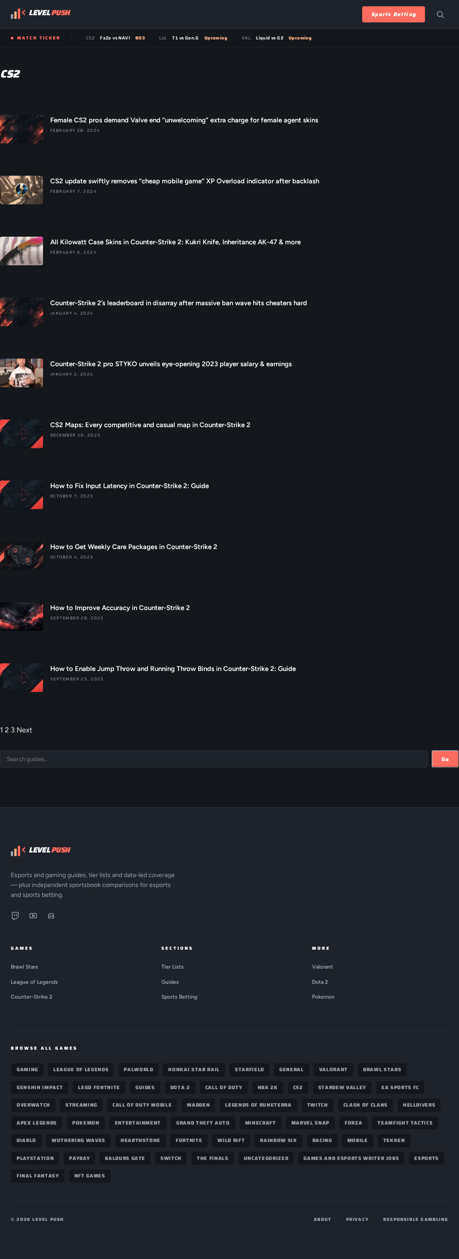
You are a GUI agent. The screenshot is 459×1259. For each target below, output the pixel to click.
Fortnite (189, 1140)
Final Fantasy (38, 1176)
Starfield (249, 1069)
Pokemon (323, 997)
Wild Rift (231, 1140)
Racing (322, 1140)
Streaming (81, 1105)
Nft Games (89, 1176)
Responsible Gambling (415, 1219)
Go (445, 759)
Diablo (26, 1140)
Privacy (357, 1219)
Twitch (317, 1105)
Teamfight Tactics (405, 1123)
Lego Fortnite (99, 1087)
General (291, 1069)
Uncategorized (266, 1158)
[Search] (440, 14)
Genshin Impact (40, 1087)
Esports (426, 1158)
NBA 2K (268, 1087)
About (323, 1219)
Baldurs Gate (125, 1158)
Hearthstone (140, 1140)
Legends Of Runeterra (258, 1105)
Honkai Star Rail (194, 1069)
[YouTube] (33, 917)
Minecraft (260, 1123)
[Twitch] (15, 917)
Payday (79, 1158)
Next (24, 730)
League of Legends (34, 982)
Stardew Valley (342, 1087)
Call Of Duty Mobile (142, 1105)
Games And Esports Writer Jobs (351, 1158)
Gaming (27, 1069)
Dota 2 (320, 982)
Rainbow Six (278, 1140)
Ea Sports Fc (400, 1087)
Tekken (394, 1140)
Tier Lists (172, 967)
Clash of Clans (365, 1105)
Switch (171, 1158)
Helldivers (419, 1105)
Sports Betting (393, 14)
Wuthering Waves (78, 1140)
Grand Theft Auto (203, 1123)
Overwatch (33, 1105)
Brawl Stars (24, 967)
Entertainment (138, 1123)
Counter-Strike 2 (31, 997)
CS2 (298, 1087)
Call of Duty (223, 1087)
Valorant (322, 967)
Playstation (35, 1158)
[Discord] (51, 917)
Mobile (357, 1140)
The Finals (213, 1158)
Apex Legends (37, 1123)
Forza (353, 1123)
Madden (198, 1105)
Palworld (138, 1069)
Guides (170, 982)
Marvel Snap (310, 1123)
